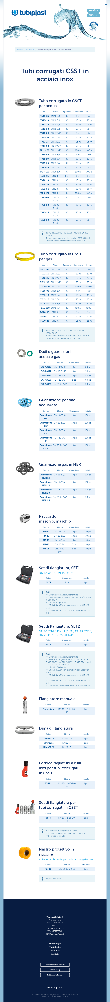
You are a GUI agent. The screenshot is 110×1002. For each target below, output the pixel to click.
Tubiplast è (55, 947)
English (93, 15)
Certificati (55, 950)
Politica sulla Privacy (55, 975)
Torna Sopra (53, 987)
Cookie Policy (55, 970)
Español (93, 10)
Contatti (55, 954)
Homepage (55, 943)
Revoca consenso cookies (55, 964)
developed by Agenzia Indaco (55, 996)
